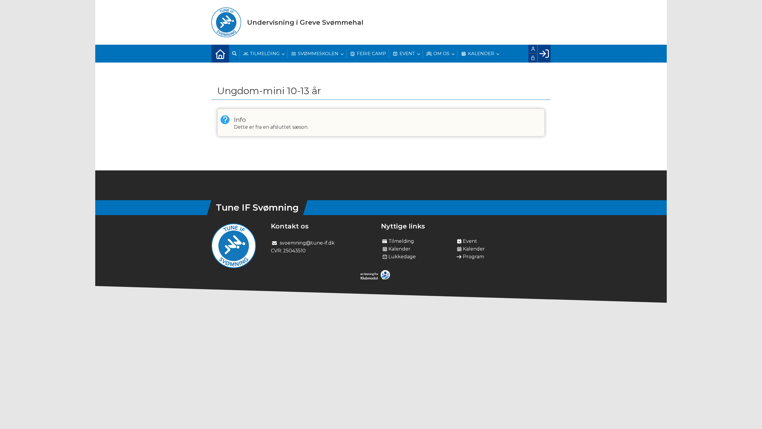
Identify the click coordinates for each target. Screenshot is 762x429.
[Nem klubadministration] (376, 278)
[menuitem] (220, 54)
